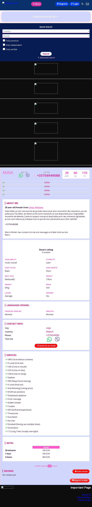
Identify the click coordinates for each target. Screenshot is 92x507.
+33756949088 (48, 175)
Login (76, 4)
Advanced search (47, 57)
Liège (31, 207)
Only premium (12, 40)
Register (63, 4)
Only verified (11, 49)
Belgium (39, 207)
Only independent (13, 45)
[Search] (82, 4)
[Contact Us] (87, 4)
